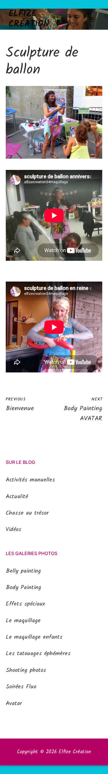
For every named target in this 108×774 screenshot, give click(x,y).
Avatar (14, 703)
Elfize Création (29, 19)
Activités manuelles (30, 480)
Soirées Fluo (21, 686)
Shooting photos (26, 670)
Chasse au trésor (27, 513)
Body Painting (23, 587)
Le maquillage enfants (34, 637)
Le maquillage (23, 620)
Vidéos (13, 529)
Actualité (17, 496)
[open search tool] (75, 19)
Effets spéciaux (25, 604)
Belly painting (23, 571)
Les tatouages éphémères (38, 653)
